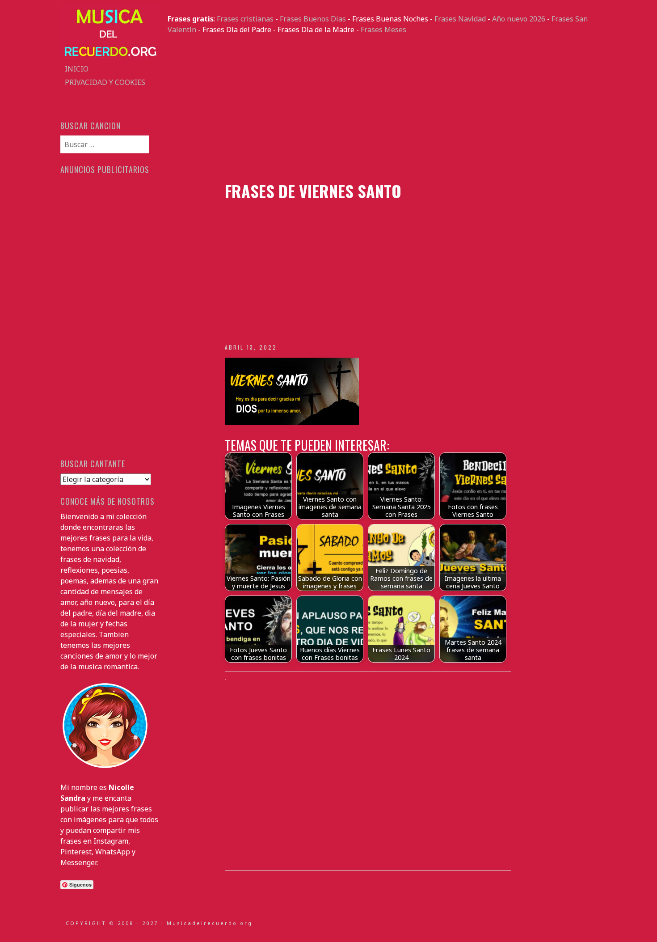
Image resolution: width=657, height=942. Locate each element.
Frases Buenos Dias (313, 19)
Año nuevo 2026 (518, 19)
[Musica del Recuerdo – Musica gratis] (109, 57)
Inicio (76, 69)
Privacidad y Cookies (105, 82)
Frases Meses (383, 29)
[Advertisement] (382, 108)
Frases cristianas (245, 19)
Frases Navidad (460, 19)
